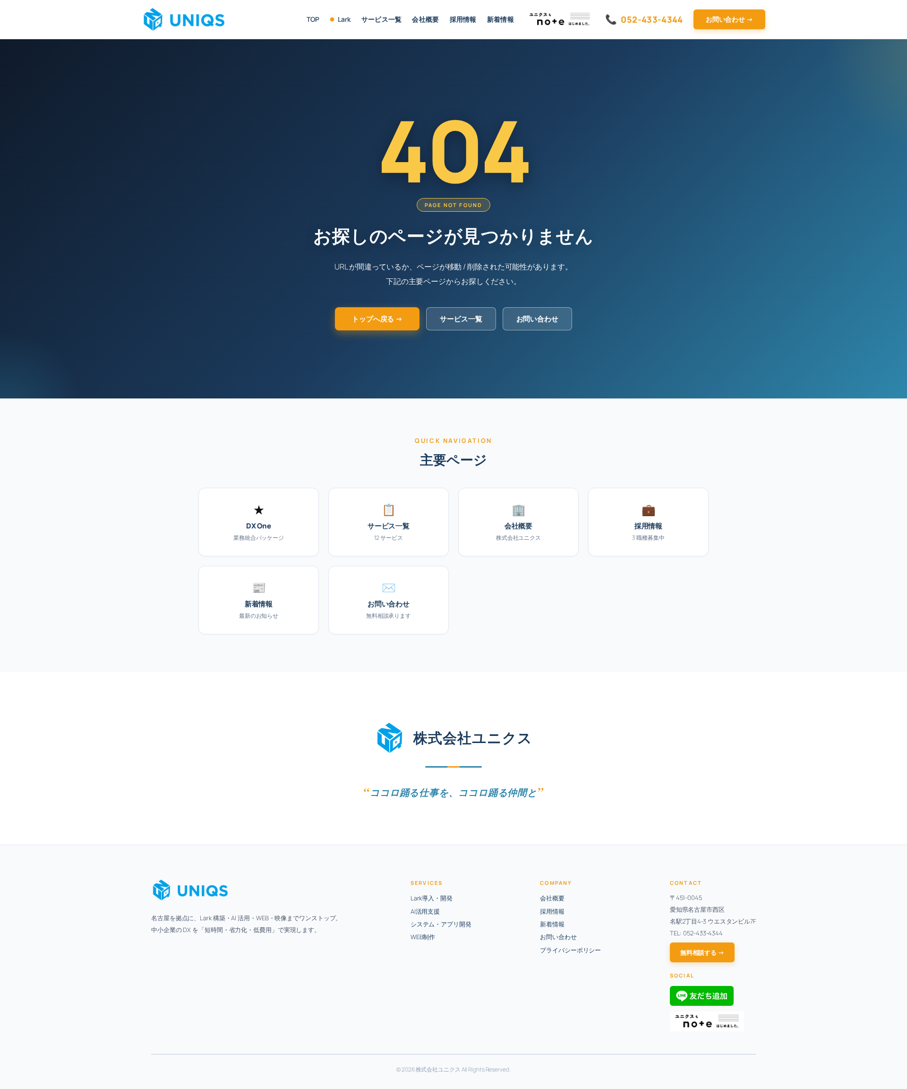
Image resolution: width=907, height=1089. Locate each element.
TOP (313, 19)
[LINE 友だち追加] (702, 996)
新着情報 (500, 19)
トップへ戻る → (377, 319)
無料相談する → (702, 952)
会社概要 (425, 19)
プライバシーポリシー (570, 950)
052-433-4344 (644, 19)
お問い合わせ (537, 319)
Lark (344, 19)
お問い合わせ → (729, 19)
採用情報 (463, 19)
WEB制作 (423, 937)
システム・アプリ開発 (441, 924)
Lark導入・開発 (432, 898)
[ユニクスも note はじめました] (707, 1021)
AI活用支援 (425, 911)
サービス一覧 (381, 19)
